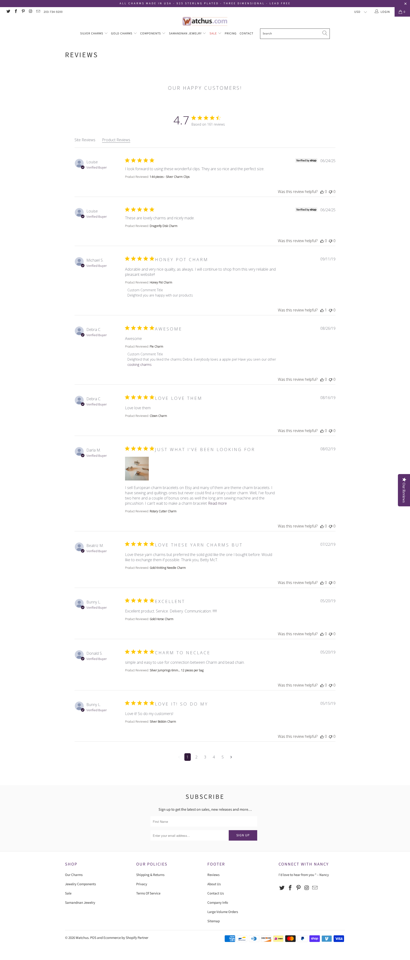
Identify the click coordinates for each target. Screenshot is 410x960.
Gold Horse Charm (161, 619)
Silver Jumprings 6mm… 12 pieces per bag (177, 670)
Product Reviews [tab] (116, 139)
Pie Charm (156, 346)
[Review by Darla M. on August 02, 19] (137, 468)
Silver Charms (92, 33)
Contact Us (215, 893)
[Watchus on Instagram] (30, 12)
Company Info (217, 902)
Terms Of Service (148, 893)
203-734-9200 (53, 12)
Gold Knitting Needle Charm (168, 568)
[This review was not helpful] (330, 191)
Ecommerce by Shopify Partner (125, 937)
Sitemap (213, 921)
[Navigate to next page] (231, 757)
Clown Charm (158, 416)
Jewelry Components (80, 884)
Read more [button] (217, 503)
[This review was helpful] (322, 191)
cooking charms (139, 364)
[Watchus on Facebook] (15, 12)
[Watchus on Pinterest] (23, 12)
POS (93, 937)
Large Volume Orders (222, 911)
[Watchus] (205, 21)
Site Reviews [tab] (85, 139)
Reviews (213, 874)
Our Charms (74, 874)
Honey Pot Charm (161, 282)
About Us (214, 884)
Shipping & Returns (150, 874)
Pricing (231, 33)
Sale (214, 33)
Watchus (82, 937)
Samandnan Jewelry (186, 33)
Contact (246, 33)
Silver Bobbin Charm (163, 722)
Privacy (141, 884)
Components (151, 33)
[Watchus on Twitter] (8, 12)
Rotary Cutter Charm (163, 511)
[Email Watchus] (38, 12)
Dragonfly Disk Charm (163, 226)
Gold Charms (122, 33)
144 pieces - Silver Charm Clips (170, 177)
